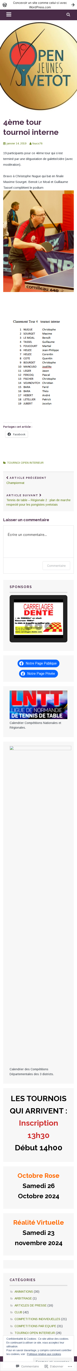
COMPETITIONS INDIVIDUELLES (37, 1319)
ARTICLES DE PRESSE (31, 1305)
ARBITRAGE (23, 1298)
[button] (29, 626)
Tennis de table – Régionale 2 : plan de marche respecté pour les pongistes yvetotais (38, 500)
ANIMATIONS (24, 1291)
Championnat (26, 480)
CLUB (18, 1312)
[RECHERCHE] (68, 15)
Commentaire (56, 565)
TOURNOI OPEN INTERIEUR (25, 462)
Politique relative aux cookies (44, 1354)
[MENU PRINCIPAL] (9, 15)
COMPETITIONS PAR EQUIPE (35, 1326)
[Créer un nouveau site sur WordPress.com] (38, 5)
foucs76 (37, 143)
